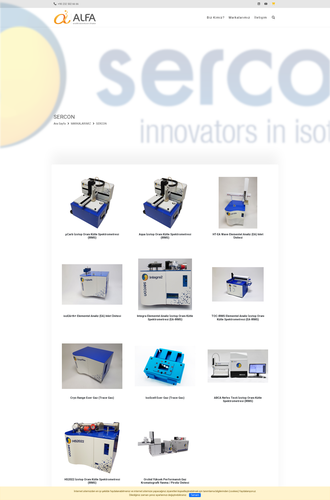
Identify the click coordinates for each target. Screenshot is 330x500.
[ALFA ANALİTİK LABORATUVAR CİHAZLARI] (75, 17)
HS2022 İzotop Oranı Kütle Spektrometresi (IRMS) (92, 481)
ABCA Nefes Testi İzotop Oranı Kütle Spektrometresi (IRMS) (238, 399)
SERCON (101, 123)
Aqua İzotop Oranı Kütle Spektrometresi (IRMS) (165, 236)
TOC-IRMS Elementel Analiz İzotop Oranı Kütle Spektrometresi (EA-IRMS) (238, 317)
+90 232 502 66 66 (68, 4)
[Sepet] (274, 4)
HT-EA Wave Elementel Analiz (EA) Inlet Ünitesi (238, 236)
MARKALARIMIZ (81, 123)
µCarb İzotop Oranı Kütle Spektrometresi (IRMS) (92, 236)
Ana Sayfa (60, 123)
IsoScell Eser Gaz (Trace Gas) (165, 397)
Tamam (195, 495)
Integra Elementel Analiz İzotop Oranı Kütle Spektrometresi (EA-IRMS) (165, 317)
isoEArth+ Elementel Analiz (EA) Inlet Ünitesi (92, 316)
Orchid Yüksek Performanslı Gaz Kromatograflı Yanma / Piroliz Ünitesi (165, 481)
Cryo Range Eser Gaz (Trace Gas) (92, 397)
